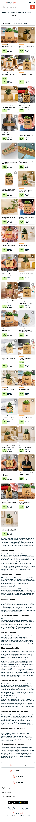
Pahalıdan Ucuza (28, 23)
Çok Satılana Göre (7, 23)
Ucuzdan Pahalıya (17, 23)
